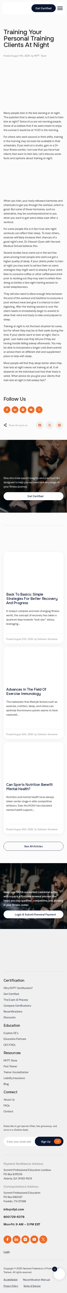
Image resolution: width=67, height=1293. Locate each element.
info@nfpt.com (14, 1209)
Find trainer (10, 1066)
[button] (40, 425)
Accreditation (11, 1279)
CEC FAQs (10, 1044)
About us (9, 1099)
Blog (6, 1084)
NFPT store (10, 1060)
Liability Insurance (14, 1078)
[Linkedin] (15, 409)
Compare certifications (17, 1005)
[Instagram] (23, 409)
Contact (8, 1111)
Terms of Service (32, 1285)
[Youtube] (31, 409)
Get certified (11, 994)
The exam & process (16, 999)
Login (7, 1251)
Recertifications (13, 1011)
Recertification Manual (36, 1279)
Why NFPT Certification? (18, 988)
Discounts (10, 1017)
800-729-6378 (14, 1217)
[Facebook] (7, 409)
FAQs (7, 1105)
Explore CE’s (11, 1033)
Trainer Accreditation (16, 1072)
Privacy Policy (11, 1285)
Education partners (15, 1039)
